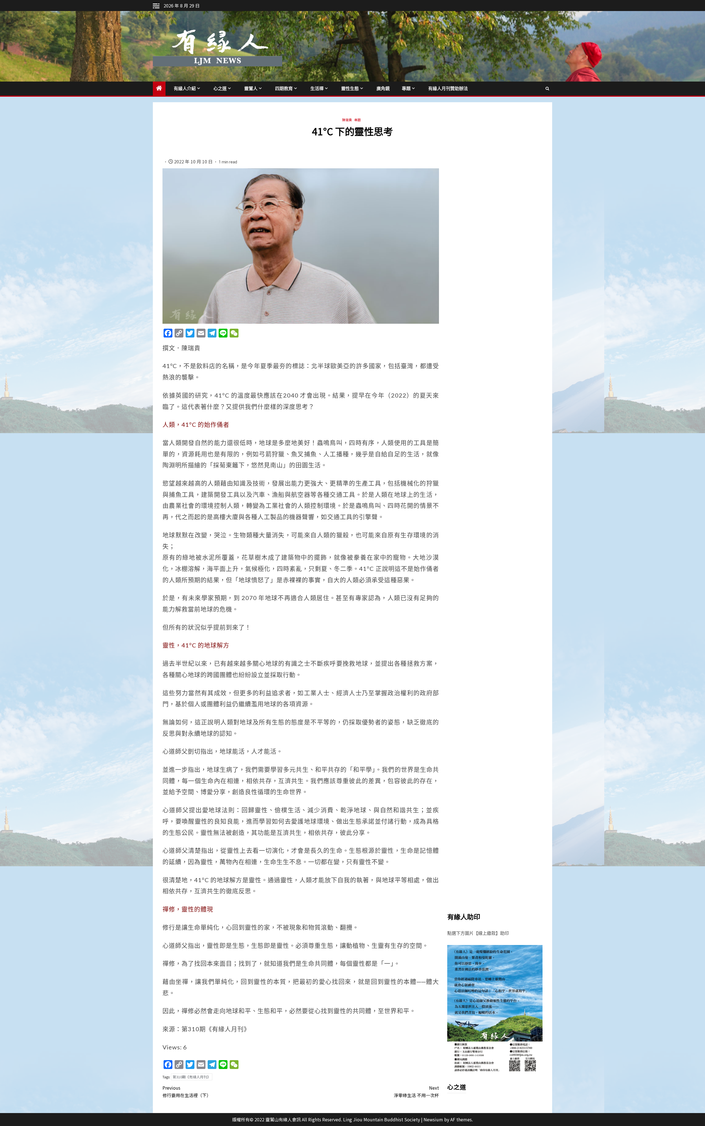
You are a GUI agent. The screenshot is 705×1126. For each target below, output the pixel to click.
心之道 (220, 88)
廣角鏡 (383, 88)
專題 (406, 88)
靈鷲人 (250, 88)
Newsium (433, 1119)
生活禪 (317, 88)
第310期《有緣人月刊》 (192, 1076)
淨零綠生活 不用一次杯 (416, 1091)
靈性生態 (350, 88)
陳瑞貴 (347, 119)
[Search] (547, 88)
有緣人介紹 (185, 88)
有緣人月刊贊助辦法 (448, 88)
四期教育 (284, 88)
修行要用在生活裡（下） (186, 1091)
